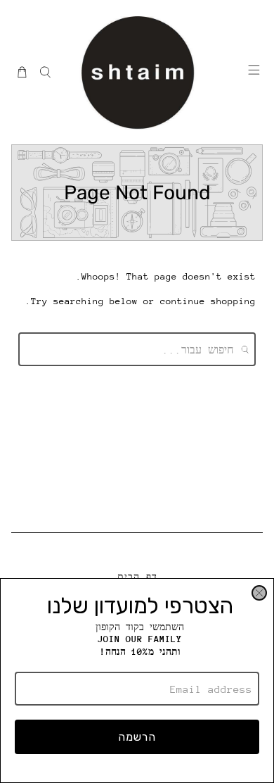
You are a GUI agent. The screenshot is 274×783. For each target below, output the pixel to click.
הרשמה (137, 737)
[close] (259, 593)
